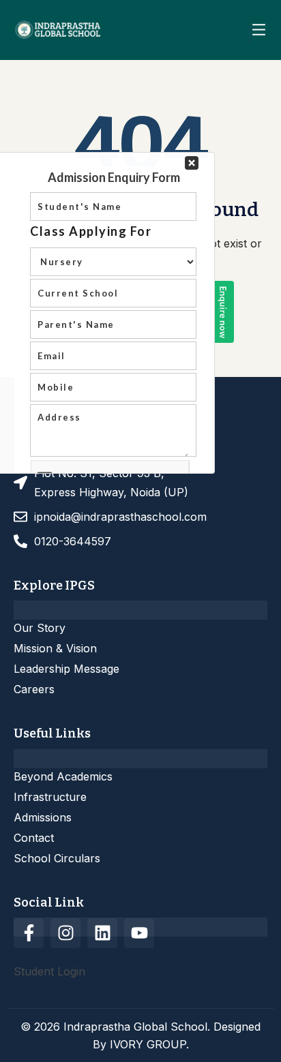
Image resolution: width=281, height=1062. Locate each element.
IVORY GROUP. (149, 1044)
